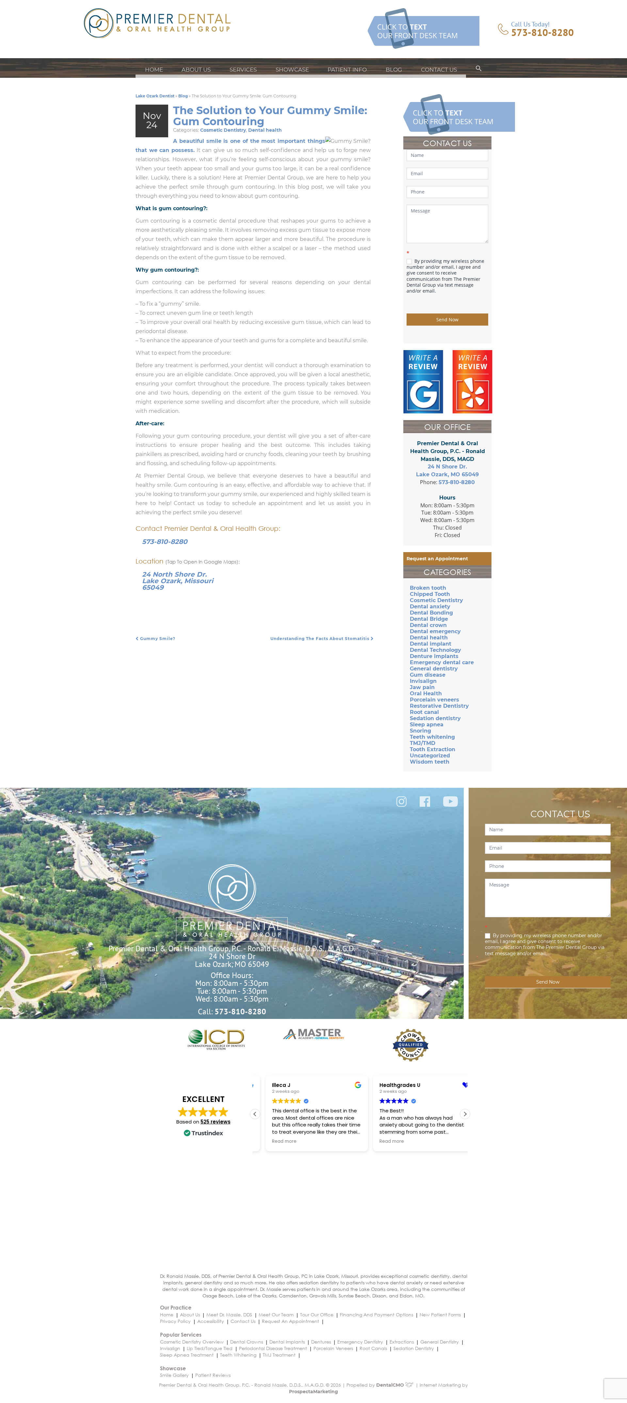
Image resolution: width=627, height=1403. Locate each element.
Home (154, 69)
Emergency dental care (442, 662)
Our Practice (175, 1307)
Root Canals (373, 1348)
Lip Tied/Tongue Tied (210, 1348)
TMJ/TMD (422, 743)
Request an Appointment (437, 559)
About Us (196, 69)
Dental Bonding (431, 613)
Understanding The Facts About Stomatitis (320, 638)
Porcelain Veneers (333, 1348)
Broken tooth (428, 588)
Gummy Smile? (157, 638)
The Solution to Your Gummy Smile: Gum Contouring (270, 116)
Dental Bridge (429, 619)
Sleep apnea (426, 724)
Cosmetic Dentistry (223, 130)
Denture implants (434, 656)
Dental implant (430, 644)
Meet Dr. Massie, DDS (229, 1314)
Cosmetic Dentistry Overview (192, 1342)
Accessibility (210, 1321)
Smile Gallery (174, 1375)
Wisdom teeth (429, 762)
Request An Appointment (290, 1321)
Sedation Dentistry (414, 1348)
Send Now (447, 319)
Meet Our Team (276, 1314)
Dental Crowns (246, 1342)
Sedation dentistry (435, 718)
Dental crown (428, 625)
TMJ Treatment (279, 1355)
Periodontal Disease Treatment (273, 1348)
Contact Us (439, 69)
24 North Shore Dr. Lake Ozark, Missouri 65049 (177, 580)
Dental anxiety (430, 606)
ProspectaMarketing (313, 1392)
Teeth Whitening (238, 1355)
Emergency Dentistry (360, 1342)
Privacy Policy (175, 1321)
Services (243, 69)
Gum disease (427, 675)
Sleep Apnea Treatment (187, 1355)
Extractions (402, 1342)
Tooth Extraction (432, 749)
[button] (478, 69)
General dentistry (434, 669)
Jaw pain (422, 687)
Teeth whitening (432, 737)
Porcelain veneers (434, 700)
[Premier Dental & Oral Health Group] (157, 23)
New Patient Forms (440, 1314)
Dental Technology (435, 650)
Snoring (420, 731)
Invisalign (423, 681)
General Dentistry (439, 1342)
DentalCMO (390, 1385)
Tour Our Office (316, 1314)
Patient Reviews (213, 1375)
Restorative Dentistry (439, 706)
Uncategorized (430, 755)
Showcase (292, 69)
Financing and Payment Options (376, 1314)
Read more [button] (274, 1141)
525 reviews (216, 1121)
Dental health (265, 130)
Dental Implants (287, 1342)
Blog (394, 69)
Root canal (424, 712)
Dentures (321, 1342)
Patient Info (347, 69)
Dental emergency (435, 631)
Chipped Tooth (430, 594)
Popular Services (180, 1334)
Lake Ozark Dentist (155, 95)
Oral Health (426, 693)
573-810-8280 (542, 32)
